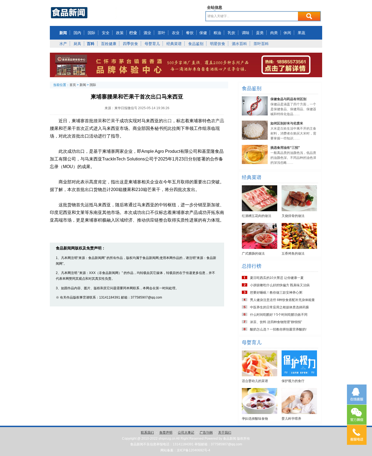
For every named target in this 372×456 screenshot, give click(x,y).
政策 (120, 33)
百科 (90, 43)
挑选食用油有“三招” (285, 148)
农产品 (217, 120)
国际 (91, 33)
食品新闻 (229, 438)
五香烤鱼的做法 (293, 253)
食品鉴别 (195, 43)
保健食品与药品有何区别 (288, 99)
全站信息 (214, 7)
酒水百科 (239, 43)
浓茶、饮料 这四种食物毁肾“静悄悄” (276, 322)
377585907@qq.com (226, 444)
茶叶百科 (261, 43)
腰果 (97, 120)
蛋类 (260, 33)
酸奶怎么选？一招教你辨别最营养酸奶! (278, 329)
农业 (175, 33)
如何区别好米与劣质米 (286, 123)
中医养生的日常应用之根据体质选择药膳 (279, 307)
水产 (63, 43)
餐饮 (190, 33)
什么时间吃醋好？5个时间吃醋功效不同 (278, 315)
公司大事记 (186, 432)
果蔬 (301, 33)
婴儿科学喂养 (291, 419)
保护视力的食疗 (293, 381)
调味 (245, 33)
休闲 (287, 33)
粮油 (217, 33)
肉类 (274, 33)
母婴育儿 (152, 43)
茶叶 (161, 33)
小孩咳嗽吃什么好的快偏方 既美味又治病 (280, 285)
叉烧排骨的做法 (293, 216)
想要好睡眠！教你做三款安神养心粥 (276, 292)
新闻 (63, 33)
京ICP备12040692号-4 (193, 450)
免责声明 (165, 432)
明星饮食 (217, 43)
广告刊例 (206, 432)
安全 (105, 33)
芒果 (110, 120)
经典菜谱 (174, 43)
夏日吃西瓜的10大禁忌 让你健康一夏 (277, 278)
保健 (203, 33)
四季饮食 (130, 43)
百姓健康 (108, 43)
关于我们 (224, 432)
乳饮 (231, 33)
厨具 (77, 43)
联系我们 (147, 432)
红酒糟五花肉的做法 (256, 216)
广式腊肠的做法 (253, 253)
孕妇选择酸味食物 (255, 419)
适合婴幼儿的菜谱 (255, 381)
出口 (167, 120)
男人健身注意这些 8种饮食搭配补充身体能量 (282, 300)
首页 (72, 85)
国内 (77, 33)
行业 (133, 33)
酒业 (147, 33)
